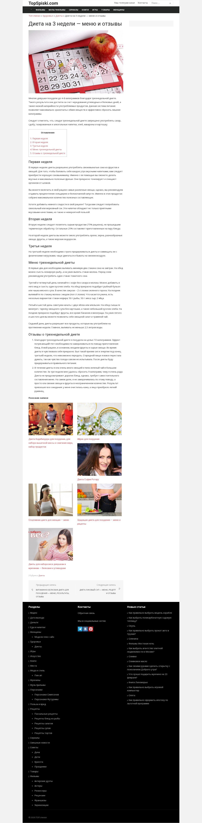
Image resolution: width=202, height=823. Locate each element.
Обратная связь (86, 613)
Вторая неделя (39, 142)
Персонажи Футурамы (46, 699)
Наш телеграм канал (124, 2)
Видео (33, 612)
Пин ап (38, 675)
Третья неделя (39, 145)
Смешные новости (40, 742)
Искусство (35, 656)
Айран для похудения (88, 439)
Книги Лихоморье (138, 682)
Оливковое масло (138, 661)
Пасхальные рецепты (46, 713)
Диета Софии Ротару (88, 479)
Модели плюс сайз (44, 636)
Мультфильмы (57, 9)
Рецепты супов (42, 728)
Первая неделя (39, 138)
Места (33, 665)
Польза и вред (38, 704)
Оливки (132, 656)
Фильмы (40, 9)
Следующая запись (98, 589)
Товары (105, 9)
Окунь (132, 625)
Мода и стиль (37, 670)
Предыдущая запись (52, 590)
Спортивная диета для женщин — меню (49, 520)
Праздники (40, 766)
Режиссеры (40, 790)
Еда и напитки (37, 627)
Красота (38, 761)
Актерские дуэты (43, 781)
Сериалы (73, 9)
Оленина (133, 638)
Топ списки (34, 15)
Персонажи (36, 689)
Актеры (38, 785)
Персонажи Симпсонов (46, 694)
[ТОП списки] (31, 9)
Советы (34, 747)
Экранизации (41, 804)
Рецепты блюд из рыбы (47, 718)
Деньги (34, 622)
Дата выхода (37, 617)
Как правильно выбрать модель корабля (150, 612)
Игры (95, 9)
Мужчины (35, 680)
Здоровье (47, 15)
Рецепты (35, 708)
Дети (37, 756)
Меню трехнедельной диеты (46, 149)
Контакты (143, 2)
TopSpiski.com (43, 3)
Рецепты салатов (43, 723)
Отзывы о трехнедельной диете (47, 153)
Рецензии (39, 795)
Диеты (59, 15)
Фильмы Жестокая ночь (141, 643)
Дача (37, 752)
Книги (85, 9)
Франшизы (40, 800)
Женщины (118, 9)
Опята (132, 695)
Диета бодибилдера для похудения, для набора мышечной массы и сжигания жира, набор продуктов (51, 443)
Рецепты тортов (43, 732)
